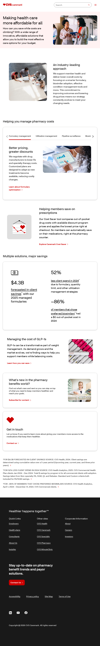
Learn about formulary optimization (19, 188)
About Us (13, 543)
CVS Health (42, 523)
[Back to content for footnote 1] (10, 466)
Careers (68, 530)
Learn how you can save (18, 363)
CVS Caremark (43, 530)
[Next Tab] (93, 136)
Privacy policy (32, 596)
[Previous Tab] (7, 136)
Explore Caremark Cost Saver (52, 244)
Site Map (49, 596)
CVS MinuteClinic (45, 549)
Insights (12, 549)
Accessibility (14, 596)
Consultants (14, 536)
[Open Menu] (94, 5)
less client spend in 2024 (65, 280)
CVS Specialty (43, 536)
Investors (69, 536)
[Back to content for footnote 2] (31, 479)
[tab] (21, 137)
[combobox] (73, 4)
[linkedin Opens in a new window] (10, 612)
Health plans (14, 530)
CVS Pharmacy (44, 543)
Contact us (12, 443)
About (67, 523)
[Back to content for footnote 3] (58, 487)
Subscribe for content (19, 400)
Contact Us (15, 582)
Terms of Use (64, 596)
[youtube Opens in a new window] (18, 612)
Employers (14, 523)
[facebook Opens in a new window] (26, 612)
